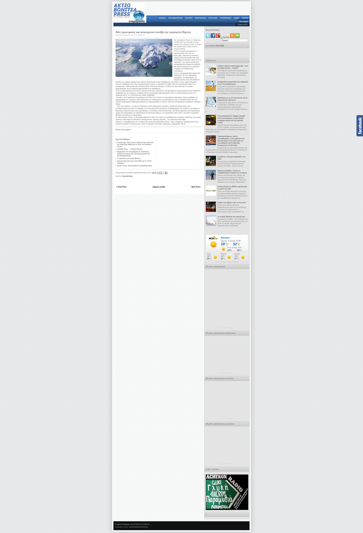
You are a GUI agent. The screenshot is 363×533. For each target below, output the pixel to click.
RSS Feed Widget (227, 328)
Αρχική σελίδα (242, 24)
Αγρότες (162, 18)
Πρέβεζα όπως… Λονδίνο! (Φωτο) (130, 149)
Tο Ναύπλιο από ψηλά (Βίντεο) (129, 158)
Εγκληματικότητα (175, 18)
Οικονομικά (243, 22)
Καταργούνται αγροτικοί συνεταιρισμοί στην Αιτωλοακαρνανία (232, 83)
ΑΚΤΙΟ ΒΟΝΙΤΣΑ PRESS (140, 524)
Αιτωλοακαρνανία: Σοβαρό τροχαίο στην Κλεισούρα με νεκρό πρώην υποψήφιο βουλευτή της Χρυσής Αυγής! (231, 119)
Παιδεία (245, 18)
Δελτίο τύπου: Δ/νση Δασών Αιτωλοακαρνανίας (134, 166)
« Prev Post (121, 187)
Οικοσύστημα (200, 18)
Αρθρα (236, 18)
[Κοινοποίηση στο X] (163, 172)
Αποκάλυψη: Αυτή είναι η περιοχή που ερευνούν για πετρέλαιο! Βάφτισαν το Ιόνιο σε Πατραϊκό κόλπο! (135, 144)
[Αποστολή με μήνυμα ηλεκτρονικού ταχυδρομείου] (158, 172)
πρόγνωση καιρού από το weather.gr (227, 262)
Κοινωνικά (213, 18)
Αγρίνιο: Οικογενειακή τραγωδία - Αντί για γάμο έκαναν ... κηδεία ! (232, 67)
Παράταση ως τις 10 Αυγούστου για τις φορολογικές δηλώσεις (232, 99)
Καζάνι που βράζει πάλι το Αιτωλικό (231, 203)
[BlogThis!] (160, 172)
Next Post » (196, 187)
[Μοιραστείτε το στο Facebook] (166, 172)
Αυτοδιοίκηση (225, 18)
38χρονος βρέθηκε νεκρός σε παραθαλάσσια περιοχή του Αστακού (232, 172)
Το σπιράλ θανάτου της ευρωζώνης (231, 217)
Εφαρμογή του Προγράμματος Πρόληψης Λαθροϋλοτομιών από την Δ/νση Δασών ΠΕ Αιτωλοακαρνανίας (133, 154)
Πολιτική (188, 18)
